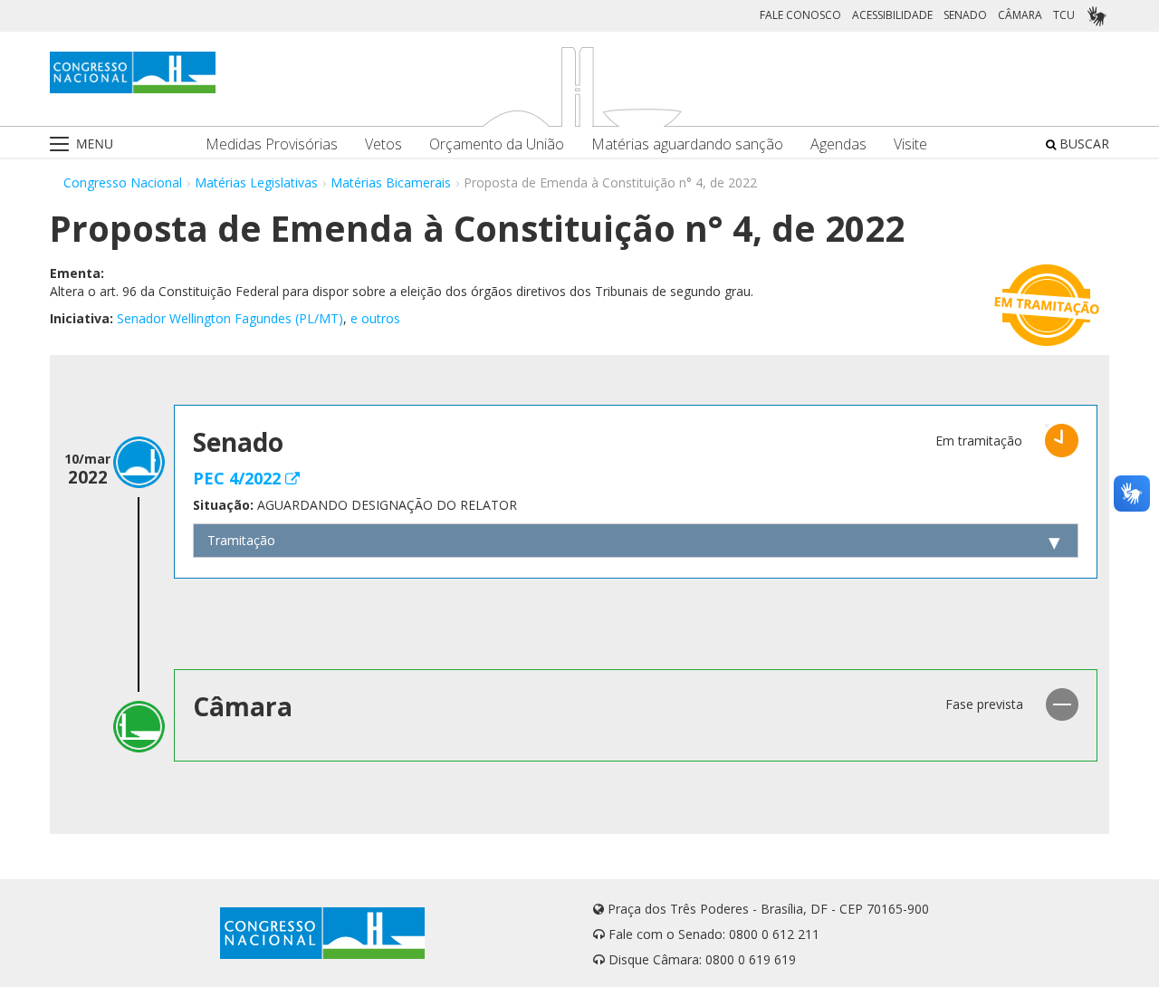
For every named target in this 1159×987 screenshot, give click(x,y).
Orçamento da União (496, 144)
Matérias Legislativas (256, 182)
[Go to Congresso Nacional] (133, 72)
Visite (910, 144)
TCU (1064, 15)
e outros (375, 318)
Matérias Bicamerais (390, 182)
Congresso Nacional (122, 182)
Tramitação (241, 540)
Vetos (383, 144)
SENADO (965, 15)
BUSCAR (1082, 143)
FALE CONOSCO (800, 15)
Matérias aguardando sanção (687, 144)
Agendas (838, 144)
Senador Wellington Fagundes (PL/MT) (230, 318)
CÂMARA (1020, 15)
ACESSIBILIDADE (892, 15)
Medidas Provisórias (272, 144)
